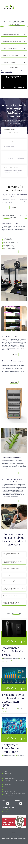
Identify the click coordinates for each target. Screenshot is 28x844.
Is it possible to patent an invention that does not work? (12, 581)
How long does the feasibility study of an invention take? (13, 589)
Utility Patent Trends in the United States (10, 748)
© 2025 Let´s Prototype (8, 809)
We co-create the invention (10, 48)
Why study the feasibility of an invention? (11, 554)
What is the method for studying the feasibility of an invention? (13, 603)
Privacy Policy (5, 811)
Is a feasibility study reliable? (10, 575)
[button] (23, 7)
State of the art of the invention (11, 34)
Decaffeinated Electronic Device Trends (12, 651)
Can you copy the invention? (10, 595)
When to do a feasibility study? (11, 568)
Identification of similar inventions (12, 41)
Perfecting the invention (9, 62)
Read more (4, 661)
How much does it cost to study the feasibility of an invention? (12, 562)
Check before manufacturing (10, 55)
